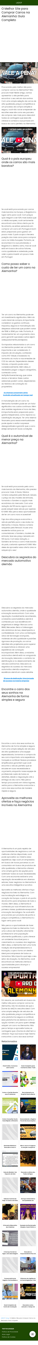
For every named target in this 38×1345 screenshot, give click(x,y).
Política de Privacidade (10, 1332)
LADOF (19, 2)
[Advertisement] (19, 42)
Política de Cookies (8, 1337)
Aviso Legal (6, 1334)
